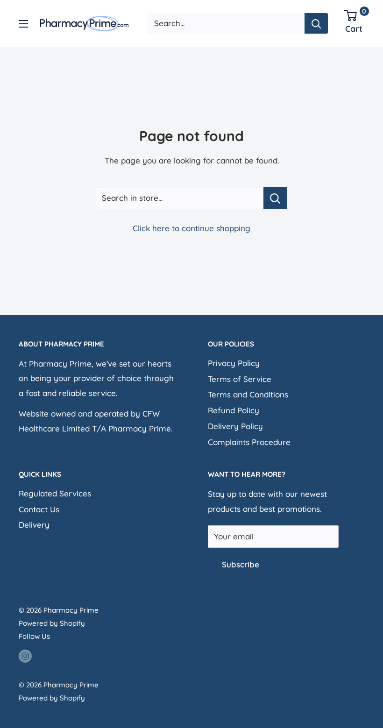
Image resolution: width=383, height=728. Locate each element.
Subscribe (240, 564)
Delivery (34, 525)
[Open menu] (23, 24)
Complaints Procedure (249, 442)
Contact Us (39, 509)
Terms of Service (239, 379)
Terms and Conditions (248, 394)
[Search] (316, 23)
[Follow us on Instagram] (25, 655)
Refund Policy (233, 410)
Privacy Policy (234, 363)
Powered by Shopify (52, 623)
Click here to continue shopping (191, 228)
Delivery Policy (235, 426)
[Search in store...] (275, 198)
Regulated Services (55, 493)
